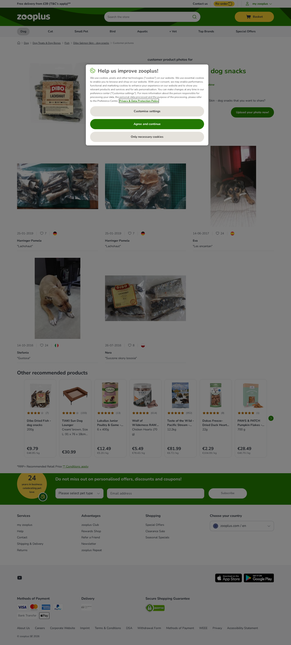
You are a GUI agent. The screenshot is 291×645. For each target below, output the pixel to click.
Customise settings (147, 111)
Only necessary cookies (147, 137)
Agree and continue (147, 124)
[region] (147, 104)
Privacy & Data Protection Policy (138, 101)
